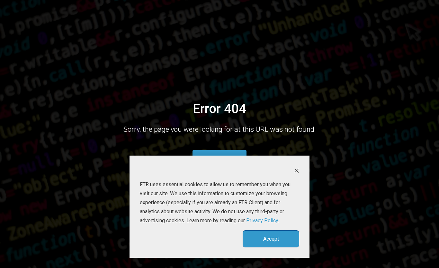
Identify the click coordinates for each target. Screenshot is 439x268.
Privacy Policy (262, 220)
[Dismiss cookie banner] (296, 170)
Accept (271, 239)
